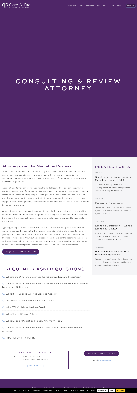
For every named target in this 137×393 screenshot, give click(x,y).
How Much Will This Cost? (18, 337)
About (120, 6)
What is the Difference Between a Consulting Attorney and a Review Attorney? (42, 329)
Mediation (72, 6)
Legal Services (87, 6)
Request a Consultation (20, 252)
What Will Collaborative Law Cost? (23, 307)
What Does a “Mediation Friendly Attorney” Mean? (32, 320)
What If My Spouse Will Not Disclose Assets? (29, 293)
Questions (101, 6)
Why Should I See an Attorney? (21, 314)
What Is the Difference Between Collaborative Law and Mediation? (41, 276)
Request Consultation (101, 353)
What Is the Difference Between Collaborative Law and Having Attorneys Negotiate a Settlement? (45, 285)
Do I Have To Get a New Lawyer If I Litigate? (28, 300)
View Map (35, 366)
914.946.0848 (105, 360)
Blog (111, 6)
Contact (130, 6)
